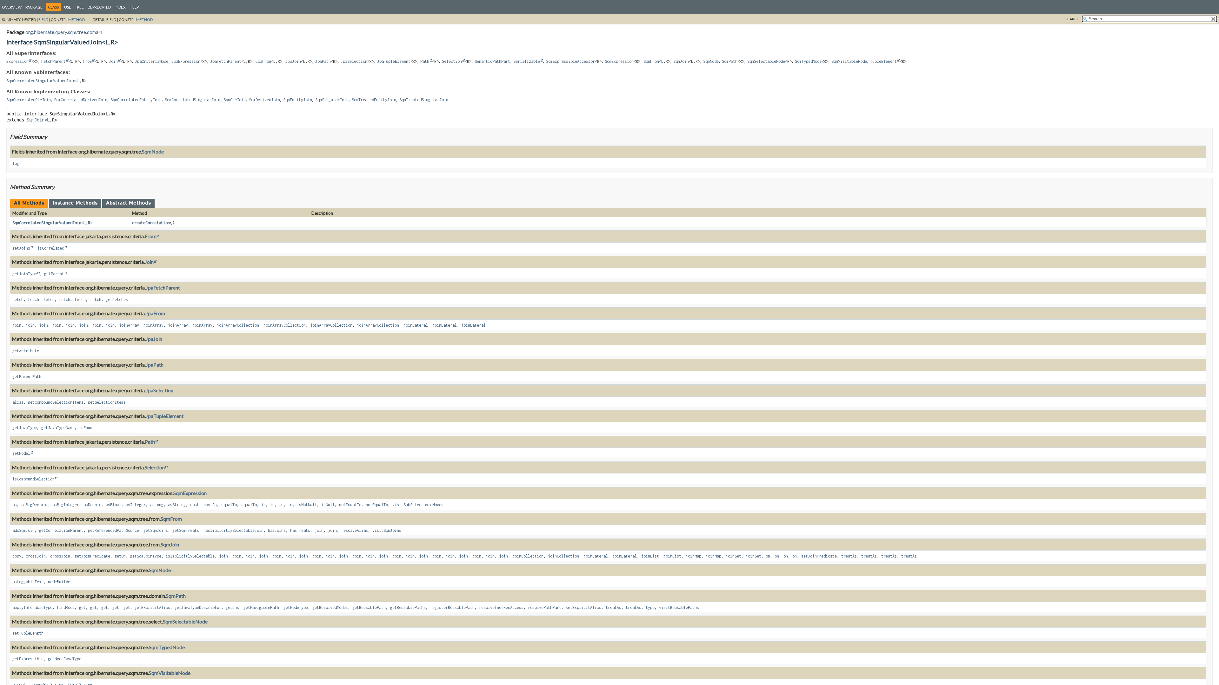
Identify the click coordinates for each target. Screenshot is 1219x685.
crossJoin (36, 556)
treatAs (849, 556)
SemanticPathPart (492, 61)
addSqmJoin (23, 530)
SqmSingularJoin (332, 99)
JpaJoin (293, 61)
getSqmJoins (155, 530)
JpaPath (323, 61)
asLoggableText (27, 581)
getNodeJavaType (64, 658)
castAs (210, 504)
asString (177, 504)
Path (424, 61)
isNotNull (307, 504)
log (15, 163)
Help (134, 7)
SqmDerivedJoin (264, 99)
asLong (156, 504)
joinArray (129, 325)
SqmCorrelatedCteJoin (28, 99)
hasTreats (300, 530)
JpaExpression (185, 61)
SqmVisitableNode (849, 61)
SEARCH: (1073, 18)
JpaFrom (263, 61)
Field (43, 19)
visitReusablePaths (679, 607)
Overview (12, 7)
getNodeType (295, 607)
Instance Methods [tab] (75, 203)
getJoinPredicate (92, 556)
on (768, 556)
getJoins (21, 248)
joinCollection (527, 556)
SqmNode (711, 61)
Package (34, 7)
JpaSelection (354, 61)
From (87, 61)
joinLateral (415, 325)
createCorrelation (151, 222)
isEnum (85, 427)
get (82, 607)
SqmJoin (681, 61)
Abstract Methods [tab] (128, 203)
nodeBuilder (60, 581)
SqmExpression (619, 61)
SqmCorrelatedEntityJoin (136, 99)
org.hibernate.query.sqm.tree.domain (63, 32)
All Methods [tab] (29, 203)
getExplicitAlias (152, 607)
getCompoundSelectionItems (55, 402)
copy (16, 556)
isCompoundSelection (33, 479)
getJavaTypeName (58, 427)
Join (113, 61)
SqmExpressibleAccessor (570, 61)
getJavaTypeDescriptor (198, 607)
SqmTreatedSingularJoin (423, 99)
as (14, 504)
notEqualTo (350, 504)
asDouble (92, 504)
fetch (17, 299)
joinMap (693, 556)
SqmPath (729, 61)
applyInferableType (32, 607)
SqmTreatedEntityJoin (374, 99)
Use (67, 7)
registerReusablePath (452, 607)
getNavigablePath (261, 607)
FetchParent (53, 61)
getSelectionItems (107, 402)
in (263, 504)
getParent (54, 273)
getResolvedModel (330, 607)
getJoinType (24, 273)
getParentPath (26, 376)
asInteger (136, 504)
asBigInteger (65, 504)
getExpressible (27, 658)
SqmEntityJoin (297, 99)
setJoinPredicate (819, 556)
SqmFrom (651, 61)
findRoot (66, 607)
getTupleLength (27, 633)
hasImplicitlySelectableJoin (233, 530)
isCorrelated (50, 248)
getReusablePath (369, 607)
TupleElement (883, 61)
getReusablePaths (408, 607)
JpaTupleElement (393, 61)
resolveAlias (354, 530)
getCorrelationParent (61, 530)
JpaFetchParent (225, 61)
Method (76, 19)
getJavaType (24, 427)
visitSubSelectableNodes (417, 504)
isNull (328, 504)
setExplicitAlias (583, 607)
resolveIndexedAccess (501, 607)
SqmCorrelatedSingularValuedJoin (40, 80)
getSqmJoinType (145, 556)
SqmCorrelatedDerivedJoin (80, 99)
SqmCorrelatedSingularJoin (192, 99)
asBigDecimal (34, 504)
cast (194, 504)
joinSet (733, 556)
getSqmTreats (185, 530)
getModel (21, 453)
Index (120, 7)
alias (17, 402)
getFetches (117, 299)
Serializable (526, 61)
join (16, 325)
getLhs (232, 607)
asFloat (113, 504)
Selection (452, 61)
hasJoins (277, 530)
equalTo (229, 504)
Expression (17, 61)
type (650, 607)
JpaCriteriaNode (151, 61)
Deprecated (99, 7)
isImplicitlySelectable (190, 556)
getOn (120, 556)
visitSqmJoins (386, 530)
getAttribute (25, 351)
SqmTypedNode (808, 61)
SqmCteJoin (234, 99)
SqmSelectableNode (766, 61)
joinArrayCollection (238, 325)
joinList (650, 556)
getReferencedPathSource (113, 530)
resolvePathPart (544, 607)
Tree (79, 7)
